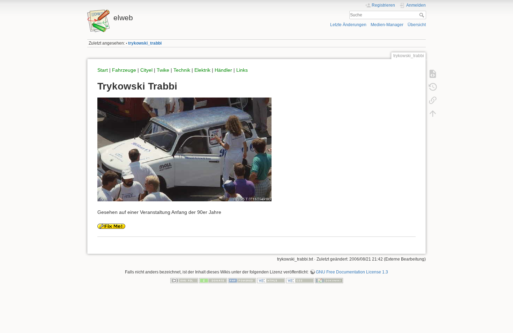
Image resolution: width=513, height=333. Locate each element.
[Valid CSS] (300, 280)
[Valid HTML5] (271, 280)
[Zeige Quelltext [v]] (433, 73)
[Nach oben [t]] (433, 113)
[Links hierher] (433, 100)
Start (102, 70)
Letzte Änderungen (348, 24)
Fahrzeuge (124, 70)
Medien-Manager (387, 24)
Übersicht (417, 24)
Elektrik (202, 70)
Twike (163, 70)
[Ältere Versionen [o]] (433, 87)
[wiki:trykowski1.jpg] (184, 149)
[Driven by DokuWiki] (329, 280)
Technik (181, 70)
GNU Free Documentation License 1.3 (352, 272)
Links (242, 70)
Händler (223, 70)
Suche (422, 15)
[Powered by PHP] (242, 280)
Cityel (146, 70)
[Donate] (213, 280)
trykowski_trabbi (145, 43)
